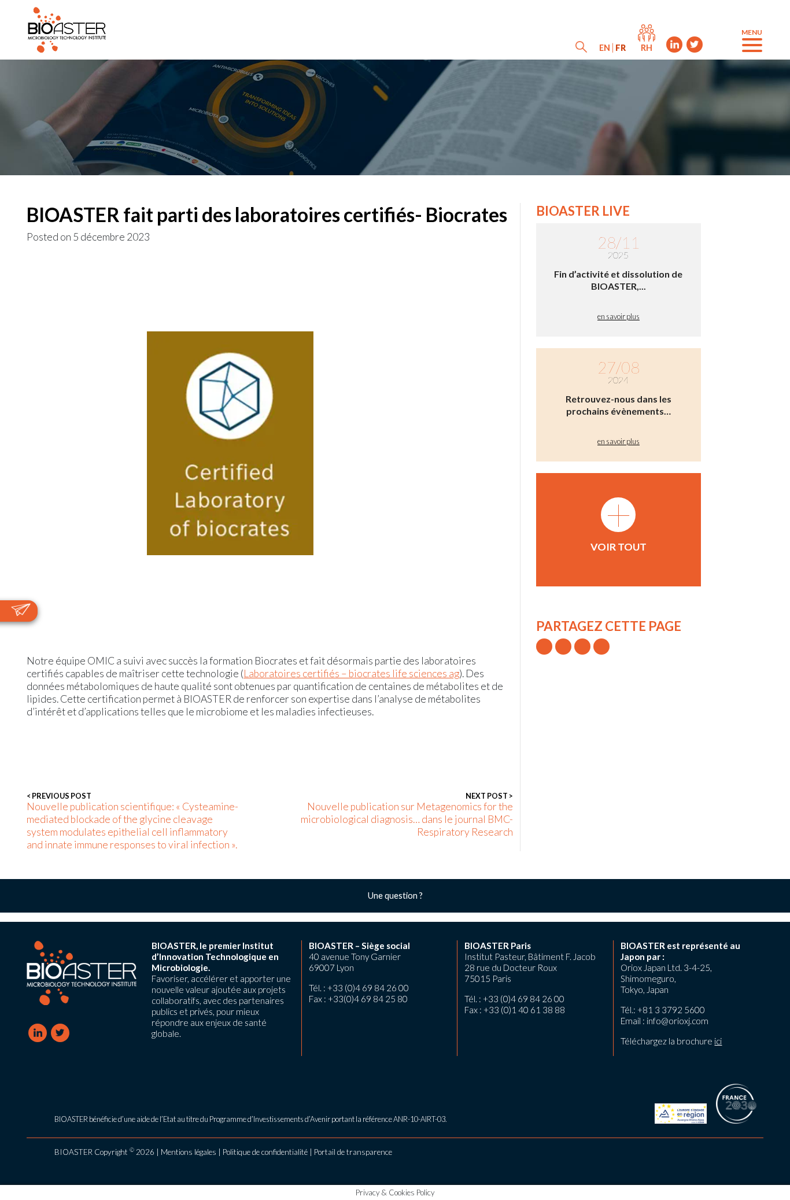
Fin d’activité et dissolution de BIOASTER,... (618, 279)
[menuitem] (604, 48)
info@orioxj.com (677, 1021)
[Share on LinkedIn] (582, 646)
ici (718, 1041)
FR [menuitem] (620, 48)
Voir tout (618, 525)
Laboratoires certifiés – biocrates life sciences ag (351, 673)
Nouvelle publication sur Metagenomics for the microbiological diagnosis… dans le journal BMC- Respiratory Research (407, 814)
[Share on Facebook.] (563, 646)
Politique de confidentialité (265, 1152)
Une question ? (395, 895)
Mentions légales (188, 1152)
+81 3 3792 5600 (671, 1010)
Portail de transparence (353, 1152)
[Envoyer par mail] (601, 646)
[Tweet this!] (544, 646)
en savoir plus (618, 316)
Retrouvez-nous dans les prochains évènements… (618, 404)
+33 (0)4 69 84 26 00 (368, 988)
